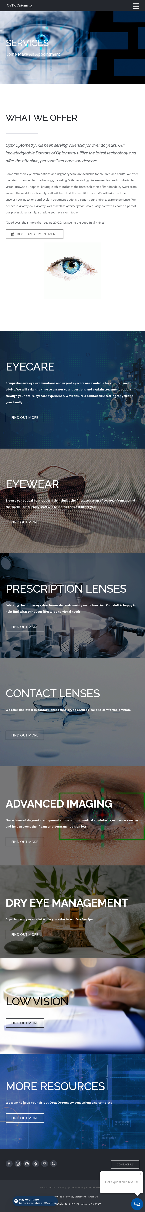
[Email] (44, 1163)
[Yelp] (35, 1163)
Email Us (93, 1196)
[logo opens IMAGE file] (72, 244)
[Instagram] (18, 1163)
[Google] (26, 1163)
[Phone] (53, 1163)
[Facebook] (9, 1163)
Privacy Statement (76, 1196)
